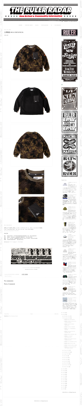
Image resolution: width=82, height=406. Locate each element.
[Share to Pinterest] (27, 274)
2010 (64, 388)
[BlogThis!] (23, 274)
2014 (64, 381)
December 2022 (67, 316)
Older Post (56, 313)
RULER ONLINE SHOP (26, 267)
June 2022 (66, 357)
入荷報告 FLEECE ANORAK (69, 326)
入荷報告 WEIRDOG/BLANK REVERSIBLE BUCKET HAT (71, 236)
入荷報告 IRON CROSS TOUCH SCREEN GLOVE (70, 339)
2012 (64, 385)
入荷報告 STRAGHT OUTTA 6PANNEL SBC (69, 332)
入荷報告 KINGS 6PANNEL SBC (70, 334)
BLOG (37, 25)
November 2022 (67, 317)
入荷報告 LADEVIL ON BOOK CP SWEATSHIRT (72, 250)
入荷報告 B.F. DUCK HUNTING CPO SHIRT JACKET (70, 348)
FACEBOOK (58, 25)
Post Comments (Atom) (13, 316)
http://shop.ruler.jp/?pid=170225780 (11, 230)
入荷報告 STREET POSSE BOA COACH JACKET (70, 322)
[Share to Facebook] (26, 274)
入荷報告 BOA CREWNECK (69, 319)
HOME (20, 25)
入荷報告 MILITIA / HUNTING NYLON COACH (72, 208)
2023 (64, 312)
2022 (64, 314)
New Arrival (9, 276)
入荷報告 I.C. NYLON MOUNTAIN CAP (68, 337)
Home (31, 313)
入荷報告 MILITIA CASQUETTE (71, 287)
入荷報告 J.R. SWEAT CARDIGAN (72, 275)
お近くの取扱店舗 (18, 241)
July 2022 (66, 355)
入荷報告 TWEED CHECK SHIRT (70, 345)
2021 (64, 368)
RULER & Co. (11, 241)
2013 (64, 383)
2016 (64, 378)
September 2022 (67, 352)
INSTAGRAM (44, 25)
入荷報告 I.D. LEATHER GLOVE (70, 341)
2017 (64, 376)
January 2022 (66, 366)
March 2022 (66, 363)
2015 (64, 379)
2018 (64, 374)
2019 (64, 372)
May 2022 (66, 359)
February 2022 (67, 364)
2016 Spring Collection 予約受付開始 (72, 195)
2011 (64, 387)
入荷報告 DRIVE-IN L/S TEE (69, 343)
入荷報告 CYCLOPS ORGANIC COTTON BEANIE (72, 263)
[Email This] (22, 274)
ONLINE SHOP (29, 25)
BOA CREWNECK (8, 225)
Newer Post (6, 313)
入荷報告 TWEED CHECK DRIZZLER (69, 325)
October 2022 (66, 350)
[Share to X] (24, 274)
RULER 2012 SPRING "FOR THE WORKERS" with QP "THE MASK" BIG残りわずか (72, 300)
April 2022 (66, 361)
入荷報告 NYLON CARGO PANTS (71, 223)
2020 (64, 370)
